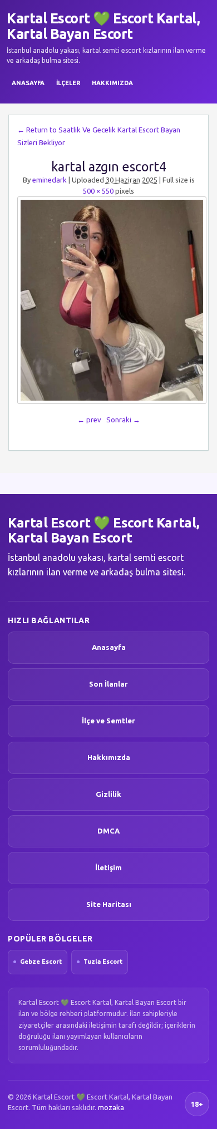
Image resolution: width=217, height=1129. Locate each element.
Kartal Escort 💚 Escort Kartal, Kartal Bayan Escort (103, 26)
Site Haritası (108, 904)
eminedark (49, 180)
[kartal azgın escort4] (108, 300)
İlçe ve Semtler (108, 720)
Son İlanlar (108, 684)
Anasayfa (28, 83)
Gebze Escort (41, 961)
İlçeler (68, 83)
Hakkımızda (112, 83)
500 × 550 (98, 191)
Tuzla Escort (102, 961)
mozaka (111, 1107)
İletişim (108, 867)
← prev (89, 419)
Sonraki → (123, 419)
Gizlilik (108, 794)
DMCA (108, 831)
